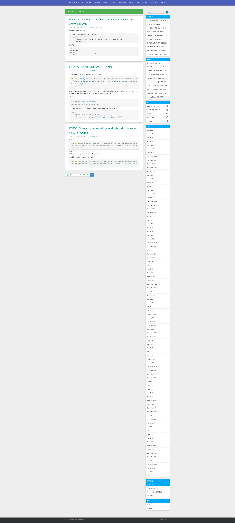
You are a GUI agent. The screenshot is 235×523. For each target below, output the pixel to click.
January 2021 (151, 363)
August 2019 (151, 423)
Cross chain (154, 2)
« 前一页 (68, 175)
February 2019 (151, 445)
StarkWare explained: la (158, 67)
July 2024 (150, 220)
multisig (157, 121)
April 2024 (150, 231)
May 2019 (150, 434)
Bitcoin (145, 2)
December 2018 (152, 453)
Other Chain (122, 2)
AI (82, 2)
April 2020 (150, 393)
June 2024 (150, 224)
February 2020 (151, 400)
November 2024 (152, 205)
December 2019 (152, 408)
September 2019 (152, 419)
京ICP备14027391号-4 (162, 519)
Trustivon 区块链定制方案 (154, 492)
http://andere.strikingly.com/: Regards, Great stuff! (158, 74)
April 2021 (150, 351)
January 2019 (151, 449)
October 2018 (151, 460)
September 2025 (152, 167)
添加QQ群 (150, 495)
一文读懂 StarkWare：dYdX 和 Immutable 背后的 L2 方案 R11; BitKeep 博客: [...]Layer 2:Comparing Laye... (158, 70)
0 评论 (100, 27)
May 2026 (150, 137)
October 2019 (151, 415)
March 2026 (150, 145)
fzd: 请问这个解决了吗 (153, 63)
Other (163, 2)
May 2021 (150, 348)
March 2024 (150, 235)
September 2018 (152, 464)
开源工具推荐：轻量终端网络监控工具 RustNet (158, 43)
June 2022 (150, 303)
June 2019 (150, 430)
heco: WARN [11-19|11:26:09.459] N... (157, 82)
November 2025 (152, 160)
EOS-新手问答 (91, 27)
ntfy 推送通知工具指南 (153, 24)
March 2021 (150, 355)
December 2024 (152, 201)
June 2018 (150, 475)
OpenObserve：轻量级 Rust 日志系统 (158, 46)
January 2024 (151, 239)
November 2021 (152, 325)
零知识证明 (157, 117)
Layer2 (113, 2)
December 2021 (152, 321)
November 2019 (152, 412)
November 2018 (152, 457)
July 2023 (150, 261)
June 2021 (150, 344)
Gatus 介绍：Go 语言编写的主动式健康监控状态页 (158, 35)
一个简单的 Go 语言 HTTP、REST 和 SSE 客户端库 (158, 20)
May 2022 (150, 306)
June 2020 (150, 385)
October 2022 (151, 291)
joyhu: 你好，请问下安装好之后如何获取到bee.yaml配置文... (158, 93)
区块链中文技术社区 (73, 2)
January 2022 (151, 318)
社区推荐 (88, 2)
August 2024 (151, 216)
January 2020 (151, 404)
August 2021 (151, 336)
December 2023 (152, 242)
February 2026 (151, 149)
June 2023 (150, 265)
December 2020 (152, 366)
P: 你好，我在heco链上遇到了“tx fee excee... (158, 85)
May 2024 (150, 227)
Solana (105, 2)
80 (84, 175)
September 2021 (152, 333)
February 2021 (151, 359)
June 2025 (150, 179)
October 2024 (151, 209)
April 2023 (150, 269)
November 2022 (152, 288)
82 (91, 175)
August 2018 (151, 468)
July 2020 (150, 381)
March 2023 (150, 273)
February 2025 (151, 194)
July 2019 (150, 427)
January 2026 (151, 152)
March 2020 (150, 396)
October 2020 (151, 374)
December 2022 (152, 284)
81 (88, 175)
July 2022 (150, 299)
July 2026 (150, 130)
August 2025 (151, 171)
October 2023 (151, 250)
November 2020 (152, 370)
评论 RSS (150, 508)
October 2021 (151, 329)
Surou (74, 27)
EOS (138, 2)
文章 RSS (150, 504)
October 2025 (151, 164)
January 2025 (151, 197)
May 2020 (150, 389)
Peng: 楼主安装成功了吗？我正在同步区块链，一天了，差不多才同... (158, 89)
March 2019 (150, 442)
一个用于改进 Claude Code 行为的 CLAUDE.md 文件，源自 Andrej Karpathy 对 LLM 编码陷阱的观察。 (158, 54)
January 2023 (151, 280)
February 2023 (151, 276)
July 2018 (150, 472)
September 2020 (152, 378)
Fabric (131, 2)
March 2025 (150, 190)
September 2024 (152, 212)
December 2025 (152, 156)
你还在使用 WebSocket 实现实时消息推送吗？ (158, 31)
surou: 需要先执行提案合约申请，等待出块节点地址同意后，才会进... (158, 78)
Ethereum (97, 2)
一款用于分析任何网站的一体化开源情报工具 (158, 28)
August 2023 (151, 258)
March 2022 (150, 310)
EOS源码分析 (157, 106)
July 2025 (150, 175)
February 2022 (151, 314)
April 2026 (150, 141)
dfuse (157, 113)
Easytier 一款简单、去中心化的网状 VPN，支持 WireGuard (158, 50)
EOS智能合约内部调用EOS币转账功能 (90, 67)
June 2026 (150, 134)
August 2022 (151, 295)
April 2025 (150, 186)
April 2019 (150, 438)
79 (80, 175)
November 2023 (152, 246)
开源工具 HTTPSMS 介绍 (154, 39)
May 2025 (150, 182)
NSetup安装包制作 (152, 488)
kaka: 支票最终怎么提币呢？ (155, 97)
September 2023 (152, 254)
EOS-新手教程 (91, 71)
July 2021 (150, 340)
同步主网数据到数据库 (157, 110)
